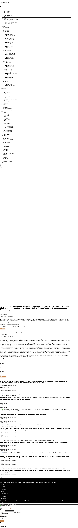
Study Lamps (7, 119)
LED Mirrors (8, 62)
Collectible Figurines (10, 53)
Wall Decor (6, 81)
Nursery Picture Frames (11, 78)
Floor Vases (6, 145)
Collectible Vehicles (10, 54)
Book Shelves (7, 92)
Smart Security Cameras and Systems (12, 141)
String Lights (6, 118)
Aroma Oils (6, 106)
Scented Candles (9, 37)
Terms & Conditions (6, 495)
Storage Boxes (7, 24)
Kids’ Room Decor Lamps (11, 73)
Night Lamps (6, 115)
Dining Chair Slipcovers (9, 127)
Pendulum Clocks (10, 45)
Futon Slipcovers (7, 129)
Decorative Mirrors (10, 65)
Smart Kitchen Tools (8, 137)
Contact (4, 489)
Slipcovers (4, 124)
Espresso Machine (8, 161)
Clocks (5, 41)
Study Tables (7, 101)
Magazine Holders (10, 58)
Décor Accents (7, 50)
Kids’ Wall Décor (9, 76)
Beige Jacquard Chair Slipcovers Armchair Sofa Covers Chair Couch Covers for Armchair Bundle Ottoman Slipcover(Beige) (34, 442)
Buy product (2, 328)
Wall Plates (8, 87)
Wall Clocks (8, 49)
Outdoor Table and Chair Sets (10, 99)
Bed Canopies (9, 72)
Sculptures (8, 60)
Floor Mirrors (9, 64)
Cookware (6, 152)
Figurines (6, 29)
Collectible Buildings (10, 52)
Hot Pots (6, 158)
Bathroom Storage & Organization (11, 19)
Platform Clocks (9, 46)
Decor (3, 26)
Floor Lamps (6, 114)
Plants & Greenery (8, 16)
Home (3, 486)
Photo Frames (9, 84)
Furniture (4, 88)
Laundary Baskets (8, 23)
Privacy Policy (5, 493)
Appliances (4, 148)
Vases (3, 143)
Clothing (4, 18)
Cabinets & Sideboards (9, 93)
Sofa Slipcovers (7, 133)
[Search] (0, 166)
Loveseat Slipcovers (8, 130)
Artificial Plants (5, 10)
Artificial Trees (7, 14)
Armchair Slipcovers (8, 126)
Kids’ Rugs (8, 74)
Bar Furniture (7, 89)
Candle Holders (9, 34)
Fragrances (4, 104)
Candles (6, 33)
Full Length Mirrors (10, 66)
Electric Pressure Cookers (9, 153)
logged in (7, 385)
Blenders (6, 150)
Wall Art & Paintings (10, 85)
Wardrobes (6, 103)
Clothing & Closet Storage (9, 20)
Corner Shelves (9, 56)
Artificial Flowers (7, 12)
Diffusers (6, 107)
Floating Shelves (9, 83)
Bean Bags (6, 91)
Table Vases (6, 146)
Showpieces (6, 31)
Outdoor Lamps (7, 116)
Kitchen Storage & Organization (10, 22)
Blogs (3, 162)
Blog (3, 488)
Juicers (5, 157)
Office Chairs (7, 96)
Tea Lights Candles (10, 39)
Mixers (5, 154)
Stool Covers (7, 134)
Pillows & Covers (9, 80)
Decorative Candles (10, 35)
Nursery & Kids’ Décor (8, 69)
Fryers (5, 160)
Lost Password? (17, 512)
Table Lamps (7, 120)
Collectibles (6, 27)
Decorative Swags (8, 15)
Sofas (5, 100)
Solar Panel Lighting (8, 123)
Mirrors (5, 61)
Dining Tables (7, 95)
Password (2, 512)
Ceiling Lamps (7, 112)
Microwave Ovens (8, 156)
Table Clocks (9, 47)
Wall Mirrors (8, 68)
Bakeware (6, 149)
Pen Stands (6, 30)
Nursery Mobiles (9, 77)
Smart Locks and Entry (9, 139)
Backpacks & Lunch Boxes (11, 70)
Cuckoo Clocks (9, 43)
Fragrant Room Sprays (9, 110)
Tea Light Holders (10, 38)
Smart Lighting (7, 138)
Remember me (4, 513)
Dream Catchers (9, 57)
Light (3, 111)
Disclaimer (4, 496)
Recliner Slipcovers (8, 131)
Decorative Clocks (10, 42)
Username (2, 511)
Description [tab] (4, 334)
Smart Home (4, 135)
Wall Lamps (6, 122)
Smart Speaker (7, 142)
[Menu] (0, 165)
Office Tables (7, 97)
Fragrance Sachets (8, 108)
